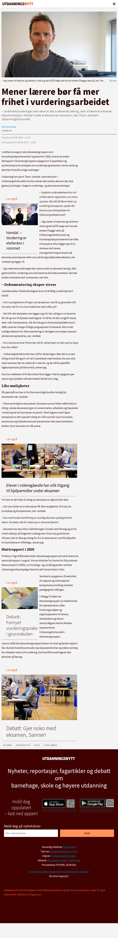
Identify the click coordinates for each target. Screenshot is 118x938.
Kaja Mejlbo (69, 847)
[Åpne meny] (114, 4)
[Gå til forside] (17, 3)
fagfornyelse (23, 745)
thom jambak (50, 745)
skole (37, 745)
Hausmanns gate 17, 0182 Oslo (63, 860)
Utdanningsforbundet (63, 856)
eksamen (7, 745)
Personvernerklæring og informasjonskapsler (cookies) (59, 871)
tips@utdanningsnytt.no (63, 851)
